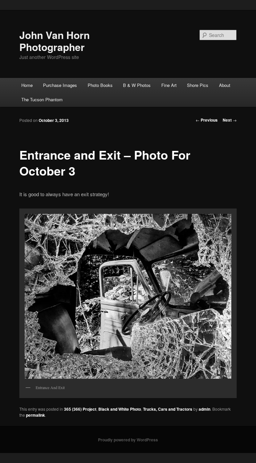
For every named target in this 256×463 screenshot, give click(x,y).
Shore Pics (197, 85)
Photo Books (100, 85)
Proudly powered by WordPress (128, 440)
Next (230, 120)
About (224, 85)
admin (204, 409)
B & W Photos (137, 85)
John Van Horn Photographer (54, 41)
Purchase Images (60, 85)
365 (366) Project (80, 409)
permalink (35, 415)
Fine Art (169, 85)
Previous (207, 120)
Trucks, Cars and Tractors (167, 409)
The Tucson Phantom (42, 99)
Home (27, 85)
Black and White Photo (119, 409)
